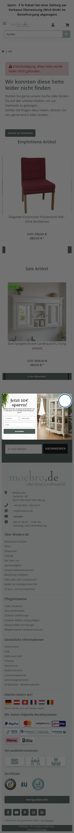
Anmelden (19, 431)
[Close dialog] (65, 400)
